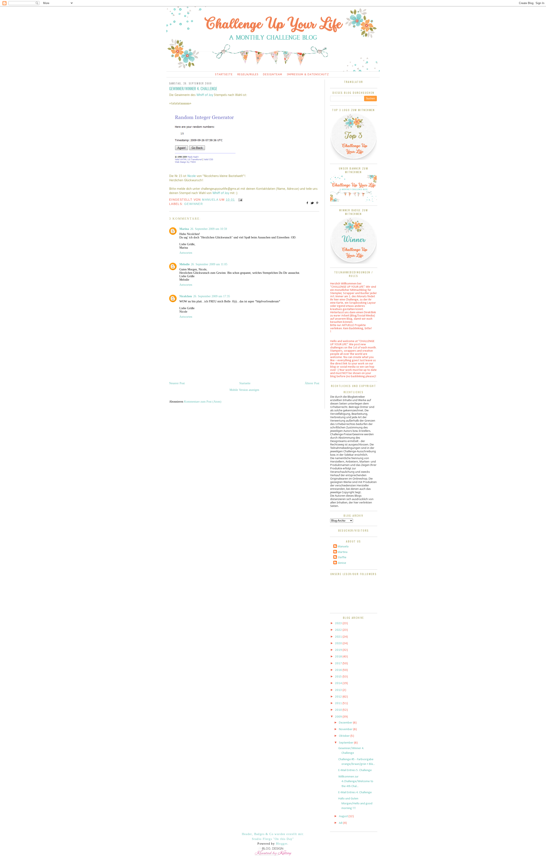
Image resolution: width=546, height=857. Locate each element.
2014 (339, 683)
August (344, 816)
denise (342, 563)
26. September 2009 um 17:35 (211, 296)
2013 (339, 690)
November (346, 729)
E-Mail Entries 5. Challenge (355, 770)
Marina (184, 229)
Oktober (344, 736)
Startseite (224, 74)
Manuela (343, 546)
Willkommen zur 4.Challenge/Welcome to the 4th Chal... (355, 781)
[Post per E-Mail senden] (239, 199)
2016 (339, 670)
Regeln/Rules (247, 74)
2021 (339, 636)
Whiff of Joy (204, 95)
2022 (339, 630)
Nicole (192, 176)
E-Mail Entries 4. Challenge (355, 792)
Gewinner (193, 204)
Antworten (185, 252)
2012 (339, 696)
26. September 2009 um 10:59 (208, 229)
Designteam (272, 74)
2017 (339, 663)
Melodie (184, 264)
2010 (339, 710)
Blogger (282, 843)
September (346, 742)
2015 (339, 676)
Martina (342, 552)
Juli (341, 823)
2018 (339, 656)
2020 (339, 643)
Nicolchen (185, 296)
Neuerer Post (177, 383)
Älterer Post (312, 383)
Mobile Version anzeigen (244, 390)
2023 (339, 623)
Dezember (346, 722)
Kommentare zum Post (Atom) (202, 401)
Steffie (342, 557)
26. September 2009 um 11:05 (209, 264)
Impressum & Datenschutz (308, 74)
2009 (339, 716)
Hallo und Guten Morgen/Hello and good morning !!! (355, 803)
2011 (339, 703)
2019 (339, 650)
